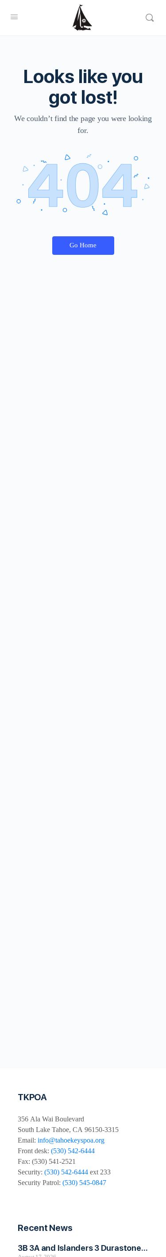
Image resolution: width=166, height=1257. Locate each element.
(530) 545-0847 (84, 1182)
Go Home (83, 245)
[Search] (149, 17)
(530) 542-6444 (73, 1151)
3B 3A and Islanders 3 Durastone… (82, 1248)
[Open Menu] (14, 17)
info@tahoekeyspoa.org (71, 1140)
